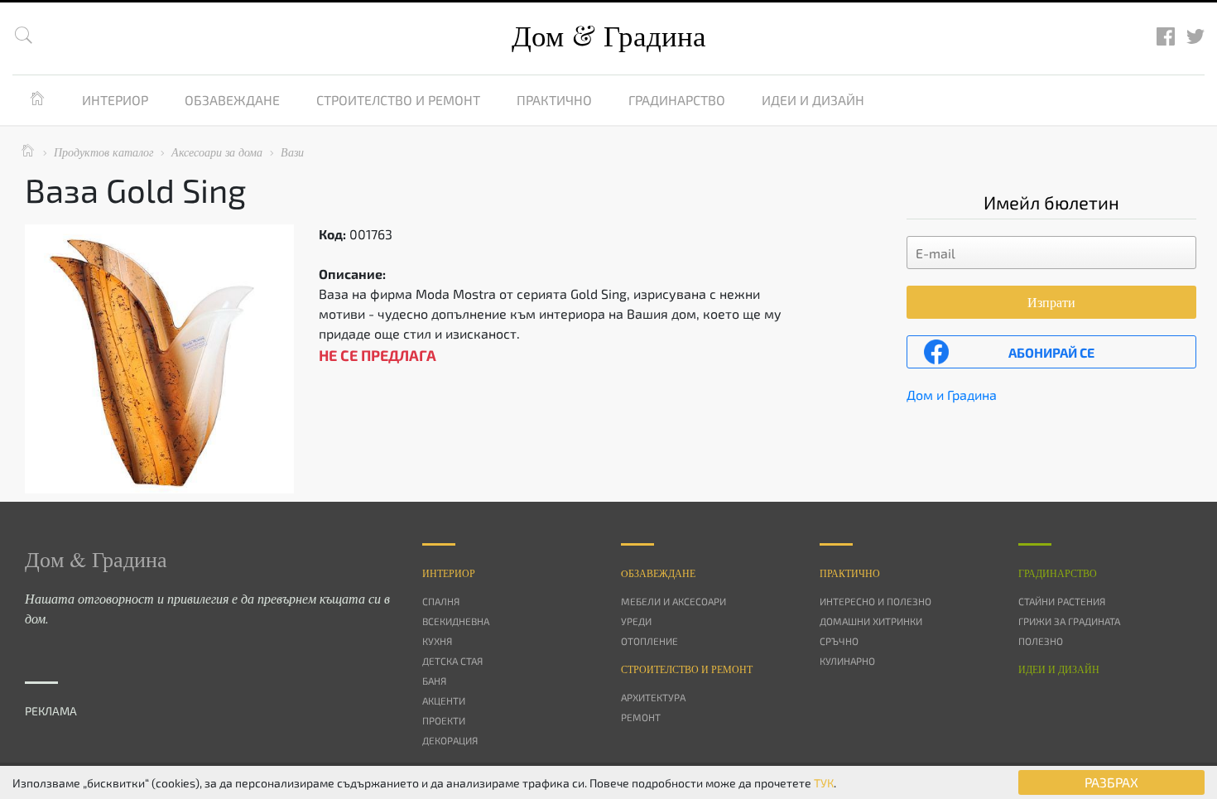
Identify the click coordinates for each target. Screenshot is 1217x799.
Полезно (1040, 641)
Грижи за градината (1069, 621)
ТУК (824, 783)
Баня (434, 680)
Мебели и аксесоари (673, 601)
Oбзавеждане (658, 573)
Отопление (649, 641)
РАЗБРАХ (1111, 782)
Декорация (450, 740)
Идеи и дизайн (813, 100)
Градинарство (676, 100)
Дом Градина (609, 35)
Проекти (443, 720)
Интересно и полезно (875, 601)
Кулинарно (847, 661)
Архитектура (653, 697)
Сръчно (839, 641)
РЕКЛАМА (51, 711)
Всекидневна (455, 621)
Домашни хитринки (871, 621)
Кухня (437, 641)
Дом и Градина (952, 394)
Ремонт (641, 717)
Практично (554, 100)
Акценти (443, 700)
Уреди (636, 621)
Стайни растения (1061, 601)
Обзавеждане (232, 100)
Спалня (440, 601)
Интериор (115, 100)
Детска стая (452, 661)
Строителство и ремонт (398, 100)
